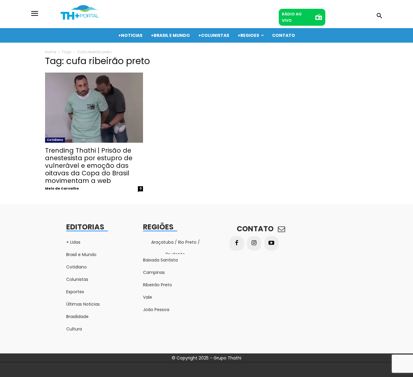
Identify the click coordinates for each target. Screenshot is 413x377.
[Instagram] (254, 243)
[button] (379, 16)
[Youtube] (271, 243)
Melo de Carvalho (62, 188)
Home (50, 51)
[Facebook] (236, 243)
